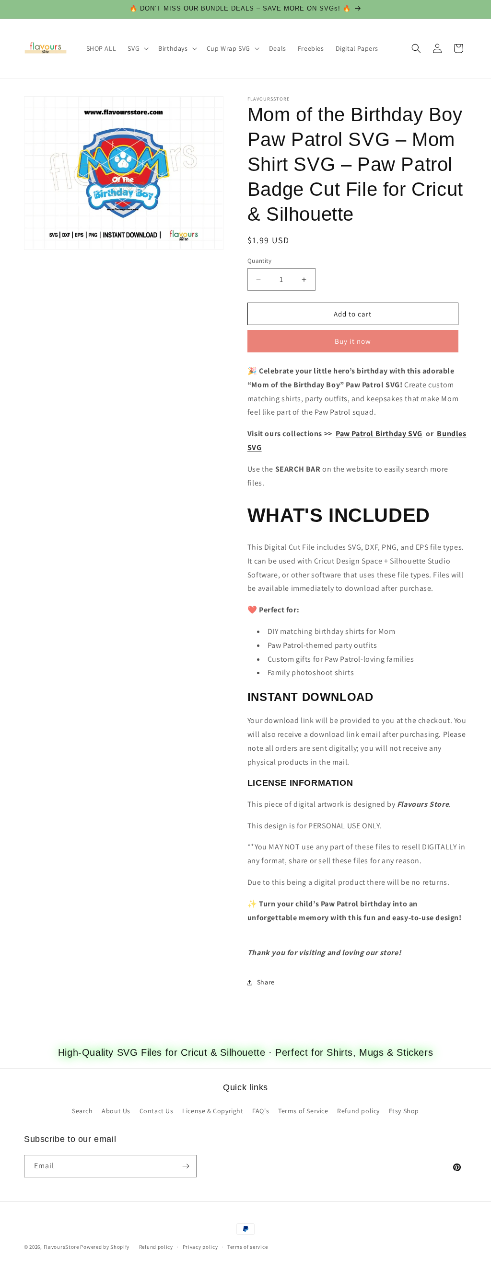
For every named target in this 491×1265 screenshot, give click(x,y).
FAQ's (260, 1111)
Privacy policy (200, 1246)
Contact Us (157, 1111)
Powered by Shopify (104, 1246)
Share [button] (266, 982)
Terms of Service (303, 1111)
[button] (137, 48)
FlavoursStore (61, 1246)
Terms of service (247, 1246)
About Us (116, 1111)
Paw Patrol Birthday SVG (379, 434)
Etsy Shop (404, 1111)
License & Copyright (212, 1111)
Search (82, 1111)
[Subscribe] (185, 1166)
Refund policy (358, 1111)
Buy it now (353, 341)
